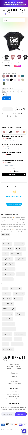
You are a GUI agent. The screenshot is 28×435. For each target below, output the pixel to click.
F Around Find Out (8, 304)
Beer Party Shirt (20, 249)
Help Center (14, 391)
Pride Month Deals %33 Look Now (15, 4)
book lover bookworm (9, 329)
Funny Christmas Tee (8, 269)
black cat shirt (7, 299)
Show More (5, 234)
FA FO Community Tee (9, 309)
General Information (14, 396)
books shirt (18, 339)
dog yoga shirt (7, 334)
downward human (20, 334)
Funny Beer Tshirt (20, 259)
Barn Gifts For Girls (8, 349)
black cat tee (18, 299)
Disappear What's (16, 254)
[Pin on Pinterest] (13, 116)
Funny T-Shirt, (14, 114)
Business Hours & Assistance (14, 398)
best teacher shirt (19, 294)
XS (4, 91)
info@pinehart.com (14, 364)
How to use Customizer (14, 394)
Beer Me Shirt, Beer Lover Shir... (13, 152)
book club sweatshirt (8, 324)
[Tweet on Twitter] (10, 116)
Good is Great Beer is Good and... (13, 160)
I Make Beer (20, 274)
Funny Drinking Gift (8, 274)
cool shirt (5, 344)
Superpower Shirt (7, 279)
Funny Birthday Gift (8, 264)
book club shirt (7, 339)
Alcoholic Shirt (7, 244)
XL (17, 91)
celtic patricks (20, 314)
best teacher (6, 294)
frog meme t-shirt (16, 289)
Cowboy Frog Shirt (17, 344)
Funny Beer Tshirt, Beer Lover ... (13, 136)
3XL (4, 94)
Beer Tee (5, 254)
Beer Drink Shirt (19, 244)
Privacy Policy (14, 381)
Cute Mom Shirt (7, 319)
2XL (21, 91)
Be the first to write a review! (14, 204)
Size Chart (7, 98)
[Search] (4, 10)
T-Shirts (20, 114)
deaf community (7, 314)
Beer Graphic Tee (8, 249)
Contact (14, 379)
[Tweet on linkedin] (15, 116)
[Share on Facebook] (7, 116)
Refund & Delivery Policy (14, 383)
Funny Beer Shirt (7, 259)
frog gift (5, 289)
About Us (14, 376)
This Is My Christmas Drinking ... (12, 144)
